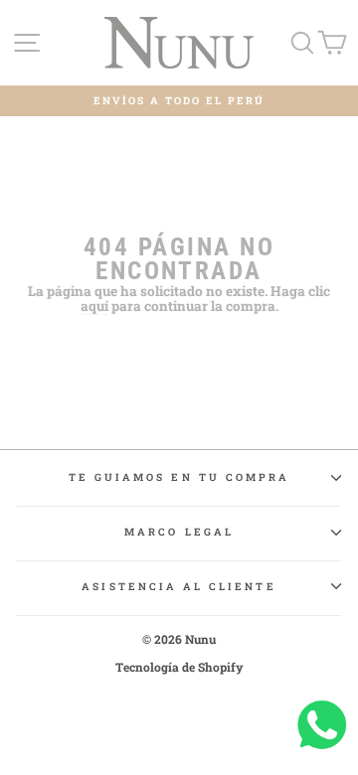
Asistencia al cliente (178, 586)
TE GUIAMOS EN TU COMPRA (179, 477)
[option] (179, 100)
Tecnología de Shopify (179, 667)
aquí (94, 307)
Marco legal (179, 532)
